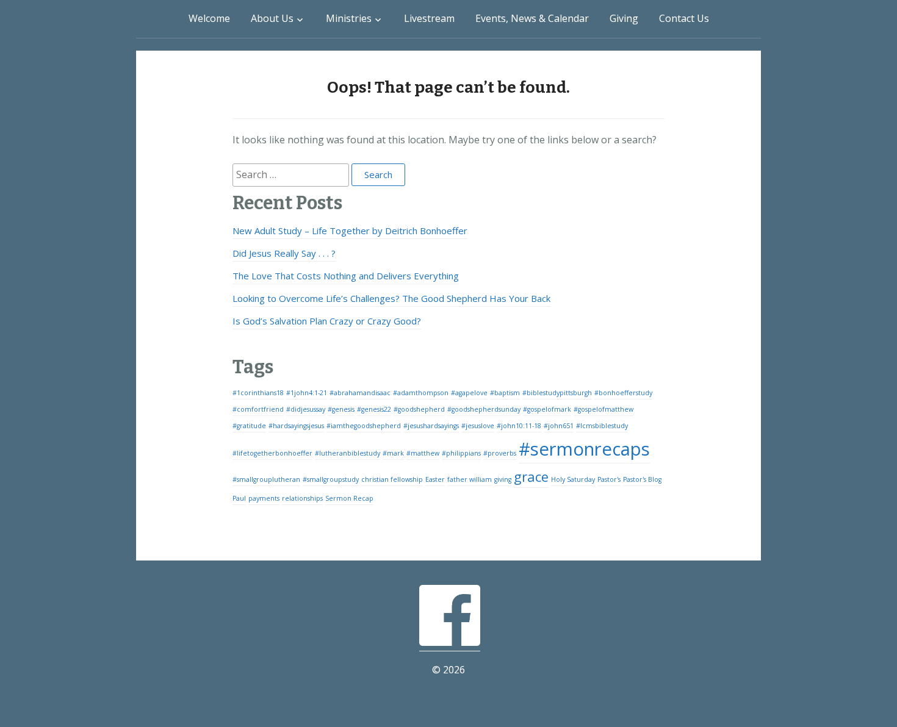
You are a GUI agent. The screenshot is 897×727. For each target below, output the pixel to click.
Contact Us (684, 18)
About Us (272, 18)
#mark (393, 453)
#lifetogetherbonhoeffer (272, 453)
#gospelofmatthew (603, 409)
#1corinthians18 (258, 393)
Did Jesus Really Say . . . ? (284, 253)
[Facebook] (449, 643)
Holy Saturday (573, 479)
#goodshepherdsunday (484, 409)
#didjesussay (305, 409)
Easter (435, 479)
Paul (239, 498)
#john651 (559, 425)
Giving (624, 18)
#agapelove (469, 393)
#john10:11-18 (519, 425)
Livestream (429, 18)
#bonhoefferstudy (623, 393)
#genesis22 (374, 409)
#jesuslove (477, 425)
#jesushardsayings (431, 425)
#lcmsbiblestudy (602, 425)
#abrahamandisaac (360, 393)
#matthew (422, 453)
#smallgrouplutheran (266, 479)
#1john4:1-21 (306, 393)
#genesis (341, 409)
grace (531, 476)
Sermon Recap (349, 498)
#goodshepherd (419, 409)
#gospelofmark (547, 409)
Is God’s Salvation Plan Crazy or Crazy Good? (326, 321)
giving (502, 479)
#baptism (505, 393)
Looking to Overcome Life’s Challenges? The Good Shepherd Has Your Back (391, 298)
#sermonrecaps (584, 449)
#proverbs (499, 453)
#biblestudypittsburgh (557, 393)
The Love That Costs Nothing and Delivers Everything (345, 276)
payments (263, 498)
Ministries (349, 18)
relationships (302, 498)
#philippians (461, 453)
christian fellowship (392, 479)
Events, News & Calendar (532, 18)
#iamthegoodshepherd (363, 425)
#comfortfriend (258, 409)
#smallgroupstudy (331, 479)
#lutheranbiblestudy (347, 453)
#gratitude (249, 425)
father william (469, 479)
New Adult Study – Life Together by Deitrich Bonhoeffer (349, 230)
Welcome (209, 18)
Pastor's (609, 479)
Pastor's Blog (642, 479)
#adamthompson (420, 393)
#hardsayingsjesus (296, 425)
